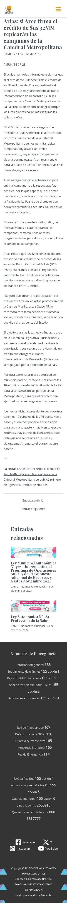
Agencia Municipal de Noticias (28, 485)
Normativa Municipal (33, 586)
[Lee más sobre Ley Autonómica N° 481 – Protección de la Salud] (33, 606)
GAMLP (8, 54)
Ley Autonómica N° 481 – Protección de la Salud (31, 618)
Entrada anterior (33, 500)
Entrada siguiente (33, 508)
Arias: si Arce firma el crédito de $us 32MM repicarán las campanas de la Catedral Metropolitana (32, 474)
